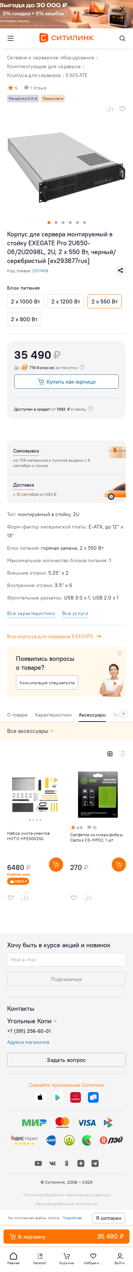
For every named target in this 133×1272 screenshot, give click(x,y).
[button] (13, 1258)
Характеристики (53, 715)
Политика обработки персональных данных (66, 1194)
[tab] (17, 716)
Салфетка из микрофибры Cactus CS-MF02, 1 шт (96, 837)
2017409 (40, 270)
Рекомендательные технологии (66, 1203)
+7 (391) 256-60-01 (29, 1031)
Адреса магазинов (28, 1042)
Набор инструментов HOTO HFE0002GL (28, 835)
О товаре (17, 715)
